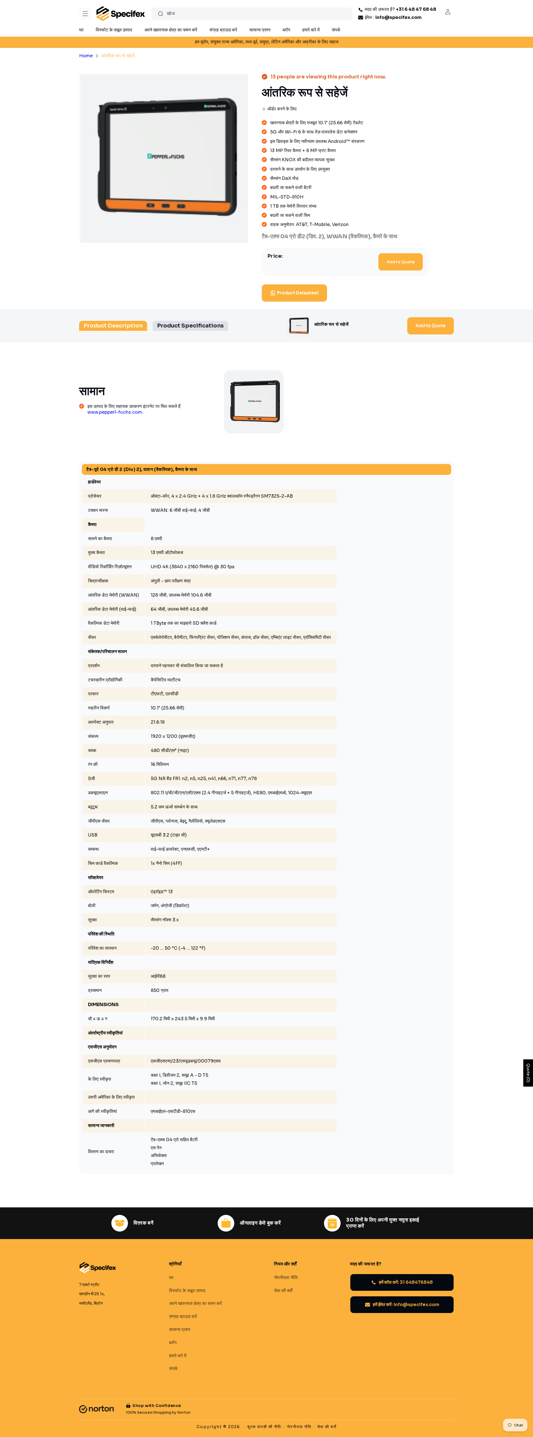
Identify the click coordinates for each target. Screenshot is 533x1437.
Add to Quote (400, 261)
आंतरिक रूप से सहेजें (117, 56)
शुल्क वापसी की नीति (264, 1426)
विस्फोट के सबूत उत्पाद (187, 1290)
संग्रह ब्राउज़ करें (183, 1316)
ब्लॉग (173, 1343)
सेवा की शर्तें (283, 1290)
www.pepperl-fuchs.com (114, 412)
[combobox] (252, 14)
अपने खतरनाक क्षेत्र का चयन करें (195, 1303)
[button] (85, 14)
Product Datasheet (298, 293)
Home (86, 56)
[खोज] (160, 14)
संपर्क (173, 1368)
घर (171, 1277)
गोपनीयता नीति (286, 1277)
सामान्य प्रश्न (179, 1329)
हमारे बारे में (177, 1355)
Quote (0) (528, 1072)
